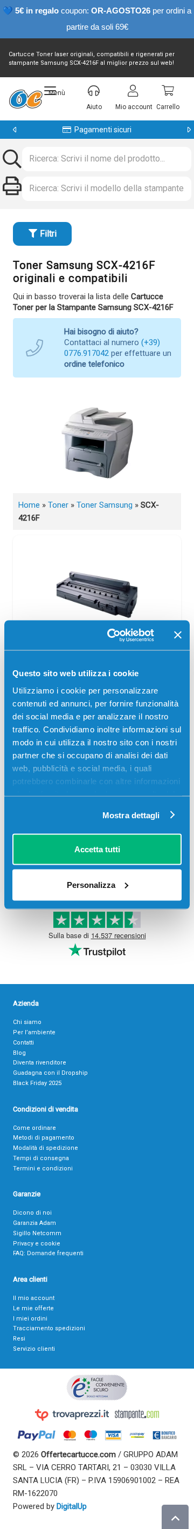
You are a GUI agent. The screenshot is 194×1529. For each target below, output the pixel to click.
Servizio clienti (34, 1348)
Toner (58, 505)
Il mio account (33, 1298)
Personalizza (91, 884)
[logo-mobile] (26, 99)
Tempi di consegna (41, 1158)
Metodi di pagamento (43, 1137)
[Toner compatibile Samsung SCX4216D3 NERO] (97, 592)
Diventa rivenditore (39, 1062)
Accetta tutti (97, 849)
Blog (19, 1052)
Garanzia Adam (34, 1223)
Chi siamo (27, 1022)
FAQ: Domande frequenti (48, 1253)
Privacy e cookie (36, 1243)
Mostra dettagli (131, 814)
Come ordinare (34, 1127)
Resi (19, 1338)
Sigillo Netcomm (37, 1233)
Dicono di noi (32, 1212)
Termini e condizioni (43, 1168)
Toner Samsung (105, 505)
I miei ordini (30, 1318)
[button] (54, 91)
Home (29, 505)
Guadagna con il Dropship (50, 1072)
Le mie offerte (33, 1308)
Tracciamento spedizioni (49, 1328)
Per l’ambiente (34, 1032)
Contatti (23, 1042)
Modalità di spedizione (45, 1147)
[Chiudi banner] (178, 635)
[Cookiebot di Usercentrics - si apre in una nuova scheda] (113, 635)
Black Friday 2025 (37, 1083)
